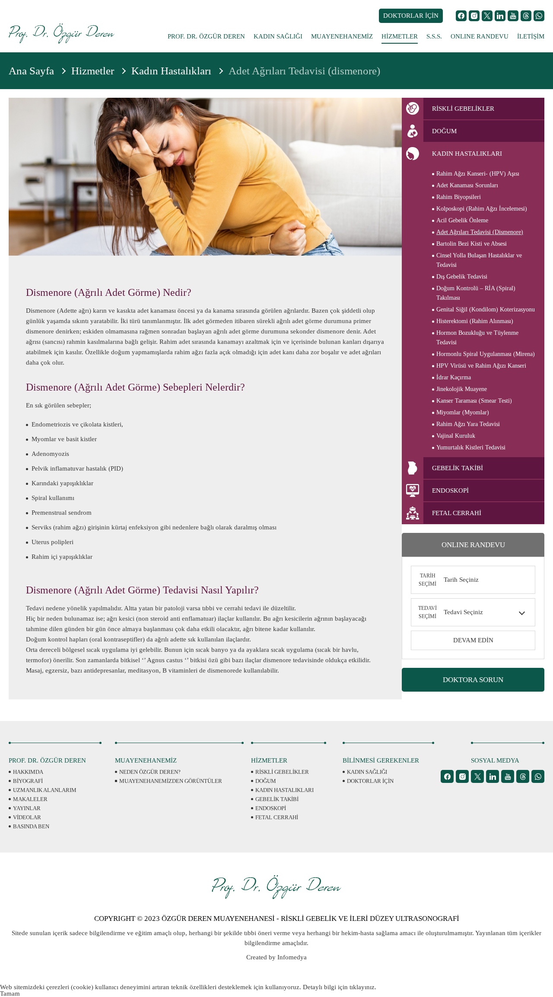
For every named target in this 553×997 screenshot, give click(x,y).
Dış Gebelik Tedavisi (461, 276)
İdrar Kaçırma (453, 377)
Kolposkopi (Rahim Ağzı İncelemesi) (481, 208)
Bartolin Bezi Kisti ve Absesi (471, 243)
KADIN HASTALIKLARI (284, 790)
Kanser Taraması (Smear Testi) (474, 401)
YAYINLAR (27, 808)
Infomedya (292, 957)
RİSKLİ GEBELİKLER (282, 772)
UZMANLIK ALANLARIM (44, 790)
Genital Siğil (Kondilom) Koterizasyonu (485, 309)
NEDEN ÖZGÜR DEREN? (150, 772)
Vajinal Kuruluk (455, 436)
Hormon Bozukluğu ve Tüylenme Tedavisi (477, 338)
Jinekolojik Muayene (461, 389)
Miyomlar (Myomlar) (462, 412)
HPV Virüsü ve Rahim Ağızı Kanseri (481, 365)
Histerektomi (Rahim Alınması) (474, 321)
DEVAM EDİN (473, 640)
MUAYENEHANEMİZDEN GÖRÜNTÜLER (170, 781)
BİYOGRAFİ (28, 781)
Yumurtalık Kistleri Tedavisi (470, 447)
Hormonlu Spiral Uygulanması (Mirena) (485, 354)
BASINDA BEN (31, 826)
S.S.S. (434, 36)
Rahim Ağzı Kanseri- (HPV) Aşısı (477, 173)
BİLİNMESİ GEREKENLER (381, 760)
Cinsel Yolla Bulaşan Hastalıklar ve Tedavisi (479, 260)
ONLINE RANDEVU (480, 36)
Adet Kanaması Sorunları (467, 185)
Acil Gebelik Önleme (462, 220)
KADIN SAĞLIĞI (278, 36)
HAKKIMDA (28, 772)
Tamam (10, 993)
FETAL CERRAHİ (276, 817)
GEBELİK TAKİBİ (277, 799)
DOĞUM (265, 781)
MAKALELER (30, 799)
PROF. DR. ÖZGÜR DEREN (206, 36)
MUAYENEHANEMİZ (342, 36)
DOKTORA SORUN (473, 680)
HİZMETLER (399, 36)
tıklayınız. (363, 987)
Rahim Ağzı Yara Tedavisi (468, 424)
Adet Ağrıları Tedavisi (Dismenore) (479, 232)
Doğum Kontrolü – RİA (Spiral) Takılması (475, 293)
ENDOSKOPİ (270, 808)
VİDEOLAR (27, 817)
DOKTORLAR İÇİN (411, 15)
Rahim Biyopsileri (458, 197)
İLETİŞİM (530, 36)
